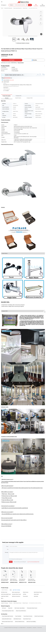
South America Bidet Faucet (6, 594)
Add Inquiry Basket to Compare (23, 43)
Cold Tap (24, 594)
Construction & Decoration (8, 8)
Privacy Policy (40, 627)
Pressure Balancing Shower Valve (8, 610)
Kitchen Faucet (25, 592)
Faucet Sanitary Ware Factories (7, 616)
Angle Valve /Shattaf (4, 596)
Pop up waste (25, 596)
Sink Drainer (36, 596)
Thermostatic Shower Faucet (32, 8)
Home (2, 8)
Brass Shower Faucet (27, 618)
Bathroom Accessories (16, 596)
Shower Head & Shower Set (17, 8)
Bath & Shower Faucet (38, 592)
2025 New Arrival (4, 592)
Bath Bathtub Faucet (17, 618)
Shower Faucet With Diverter (21, 610)
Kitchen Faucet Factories (39, 616)
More (2, 623)
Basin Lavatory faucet (16, 592)
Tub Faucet (4, 608)
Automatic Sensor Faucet (16, 594)
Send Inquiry (11, 60)
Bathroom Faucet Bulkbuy (31, 621)
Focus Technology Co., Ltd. (16, 627)
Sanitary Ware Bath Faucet (6, 618)
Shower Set (10, 608)
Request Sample (21, 62)
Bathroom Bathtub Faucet (19, 621)
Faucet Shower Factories (28, 616)
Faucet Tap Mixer (18, 616)
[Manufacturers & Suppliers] (23, 2)
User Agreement (29, 627)
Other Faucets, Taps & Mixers (20, 608)
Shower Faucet (25, 8)
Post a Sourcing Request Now (33, 561)
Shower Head (36, 594)
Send (11, 561)
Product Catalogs (17, 589)
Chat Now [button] (35, 60)
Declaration (34, 627)
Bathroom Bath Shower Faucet (7, 621)
